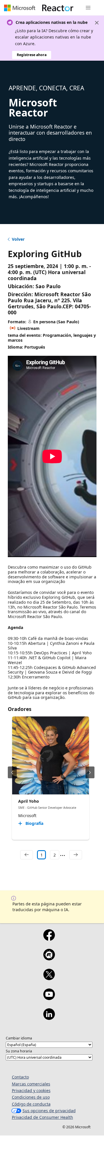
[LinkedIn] (49, 1017)
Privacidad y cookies (31, 1090)
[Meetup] (49, 958)
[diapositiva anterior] (12, 772)
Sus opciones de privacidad (49, 1110)
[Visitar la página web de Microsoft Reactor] (57, 8)
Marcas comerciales (31, 1084)
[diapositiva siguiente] (90, 772)
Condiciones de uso (31, 1097)
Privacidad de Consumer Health (42, 1117)
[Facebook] (49, 938)
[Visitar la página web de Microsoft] (19, 8)
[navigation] (26, 854)
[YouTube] (49, 998)
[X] (49, 978)
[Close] (96, 22)
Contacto (20, 1077)
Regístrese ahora (32, 54)
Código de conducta (31, 1104)
